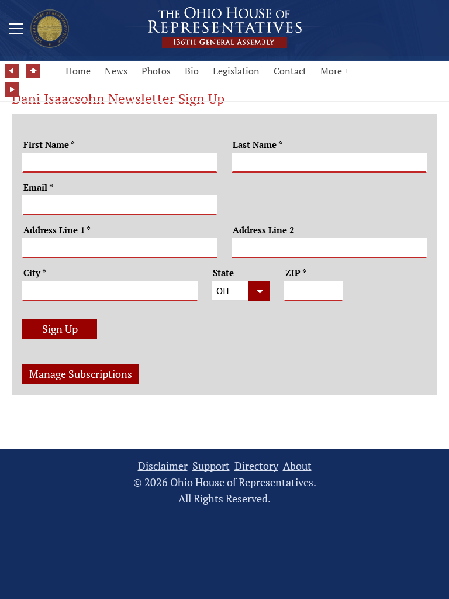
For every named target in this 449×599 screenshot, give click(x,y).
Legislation (236, 70)
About (297, 466)
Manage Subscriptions (80, 374)
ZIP (295, 272)
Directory (256, 466)
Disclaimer (163, 466)
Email (38, 187)
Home (78, 70)
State (223, 272)
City (34, 272)
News (116, 70)
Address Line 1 (57, 230)
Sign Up (60, 329)
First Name (49, 144)
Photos (156, 70)
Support (211, 466)
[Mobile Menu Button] (16, 30)
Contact (290, 70)
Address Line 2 (263, 230)
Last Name (257, 144)
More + (335, 70)
